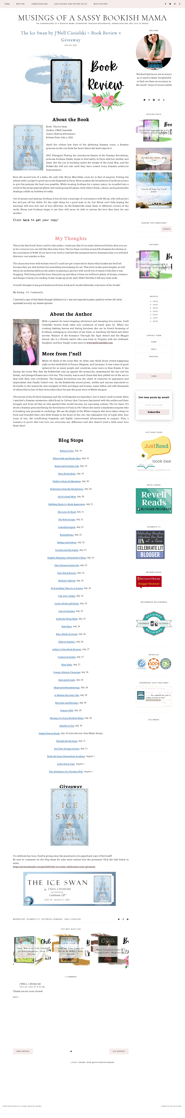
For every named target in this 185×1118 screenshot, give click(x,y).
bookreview (19, 919)
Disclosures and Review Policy (70, 4)
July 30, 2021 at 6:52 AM (32, 987)
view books (166, 706)
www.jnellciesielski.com (100, 342)
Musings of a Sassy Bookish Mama (92, 18)
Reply (15, 997)
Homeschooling (40, 4)
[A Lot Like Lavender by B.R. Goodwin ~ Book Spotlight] (154, 144)
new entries (23, 1051)
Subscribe (154, 412)
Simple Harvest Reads (49, 733)
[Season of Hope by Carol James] (154, 207)
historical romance (52, 919)
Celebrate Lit (33, 919)
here (26, 219)
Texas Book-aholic (67, 473)
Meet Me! (20, 4)
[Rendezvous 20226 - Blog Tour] (154, 169)
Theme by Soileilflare (171, 1106)
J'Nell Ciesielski (72, 919)
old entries (119, 1051)
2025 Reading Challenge (153, 688)
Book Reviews (101, 4)
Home (7, 4)
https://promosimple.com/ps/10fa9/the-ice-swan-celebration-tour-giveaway (54, 866)
